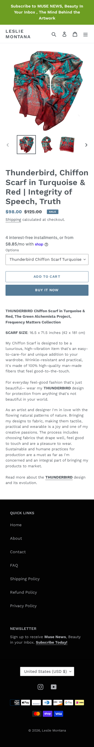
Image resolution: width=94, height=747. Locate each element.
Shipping (13, 219)
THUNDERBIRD (59, 477)
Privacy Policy (23, 605)
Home (16, 524)
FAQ (14, 565)
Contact (18, 551)
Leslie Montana (18, 33)
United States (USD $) (45, 671)
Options (12, 250)
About (16, 538)
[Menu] (85, 33)
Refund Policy (23, 592)
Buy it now (47, 290)
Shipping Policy (25, 578)
